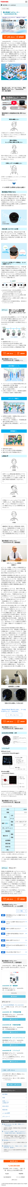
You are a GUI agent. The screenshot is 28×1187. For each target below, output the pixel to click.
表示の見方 (5, 1106)
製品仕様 (4, 1110)
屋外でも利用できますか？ (13, 928)
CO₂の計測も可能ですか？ (13, 952)
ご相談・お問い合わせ (14, 1084)
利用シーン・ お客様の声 (6, 1102)
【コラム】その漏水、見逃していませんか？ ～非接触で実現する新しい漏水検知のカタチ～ (15, 1132)
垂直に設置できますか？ (13, 940)
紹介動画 (4, 1094)
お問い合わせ (15, 1161)
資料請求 (14, 996)
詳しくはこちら (14, 715)
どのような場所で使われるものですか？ (15, 922)
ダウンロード (14, 1019)
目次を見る (14, 993)
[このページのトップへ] (25, 1184)
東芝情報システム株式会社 (9, 5)
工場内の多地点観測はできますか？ (15, 934)
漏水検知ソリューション (10, 1140)
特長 (3, 1097)
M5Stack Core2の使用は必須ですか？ (15, 946)
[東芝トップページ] (5, 1)
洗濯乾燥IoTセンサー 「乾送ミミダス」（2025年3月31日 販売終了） (15, 1146)
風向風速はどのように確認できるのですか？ (15, 916)
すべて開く (20, 911)
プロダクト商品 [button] (5, 8)
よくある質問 (6, 1113)
